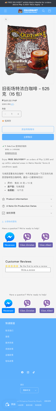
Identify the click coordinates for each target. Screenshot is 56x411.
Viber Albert (45, 244)
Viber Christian (27, 244)
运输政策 (9, 355)
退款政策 (9, 349)
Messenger (10, 244)
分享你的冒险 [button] (11, 221)
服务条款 (9, 342)
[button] (5, 11)
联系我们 (9, 330)
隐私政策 (9, 361)
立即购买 (28, 137)
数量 (4, 108)
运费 (12, 104)
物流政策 (38, 405)
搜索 (7, 336)
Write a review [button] (28, 269)
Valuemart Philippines (20, 401)
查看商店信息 (11, 153)
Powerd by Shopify (35, 401)
